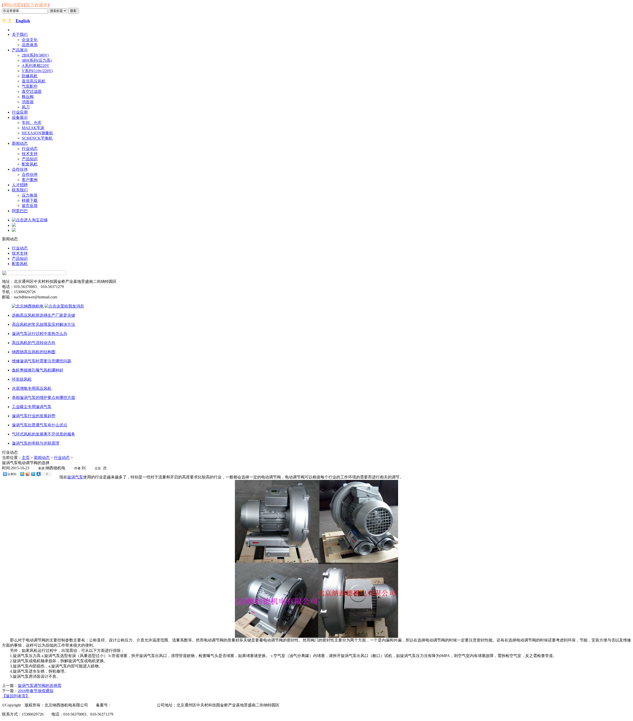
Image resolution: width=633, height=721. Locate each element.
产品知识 (30, 159)
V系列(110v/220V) (37, 71)
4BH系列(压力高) (37, 60)
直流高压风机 (33, 81)
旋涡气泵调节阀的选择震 (39, 685)
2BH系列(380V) (35, 55)
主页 (26, 457)
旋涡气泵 (75, 477)
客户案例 (30, 180)
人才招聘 (20, 185)
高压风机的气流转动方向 (33, 343)
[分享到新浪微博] (27, 474)
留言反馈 (30, 206)
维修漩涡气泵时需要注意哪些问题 (41, 361)
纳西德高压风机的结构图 (33, 352)
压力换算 (30, 195)
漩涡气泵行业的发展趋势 (33, 416)
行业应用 (20, 112)
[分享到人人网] (38, 474)
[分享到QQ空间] (22, 474)
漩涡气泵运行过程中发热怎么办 (39, 333)
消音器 (28, 102)
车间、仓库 (32, 123)
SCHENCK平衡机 (37, 138)
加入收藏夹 (36, 4)
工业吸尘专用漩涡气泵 (31, 407)
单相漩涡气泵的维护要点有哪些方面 (43, 397)
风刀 (26, 107)
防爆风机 (30, 76)
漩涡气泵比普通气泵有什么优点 (39, 425)
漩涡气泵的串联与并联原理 (35, 443)
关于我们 (20, 34)
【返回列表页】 (16, 696)
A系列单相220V (35, 65)
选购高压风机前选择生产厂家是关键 (43, 315)
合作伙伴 (20, 169)
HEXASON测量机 (37, 133)
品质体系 (30, 45)
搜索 (73, 11)
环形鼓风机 (22, 379)
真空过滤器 (32, 91)
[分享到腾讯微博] (33, 474)
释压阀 (28, 97)
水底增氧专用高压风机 (31, 388)
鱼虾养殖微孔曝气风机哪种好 (37, 370)
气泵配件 (30, 86)
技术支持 (30, 154)
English (23, 20)
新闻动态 (20, 143)
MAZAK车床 (33, 128)
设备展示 (20, 117)
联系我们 (20, 190)
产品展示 (20, 50)
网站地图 (12, 4)
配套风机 (30, 164)
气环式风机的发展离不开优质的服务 (43, 434)
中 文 (7, 20)
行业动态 (30, 148)
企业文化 (30, 40)
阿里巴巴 (20, 211)
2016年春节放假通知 (35, 691)
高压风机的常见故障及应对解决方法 (43, 324)
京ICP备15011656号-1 (130, 705)
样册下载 (30, 200)
